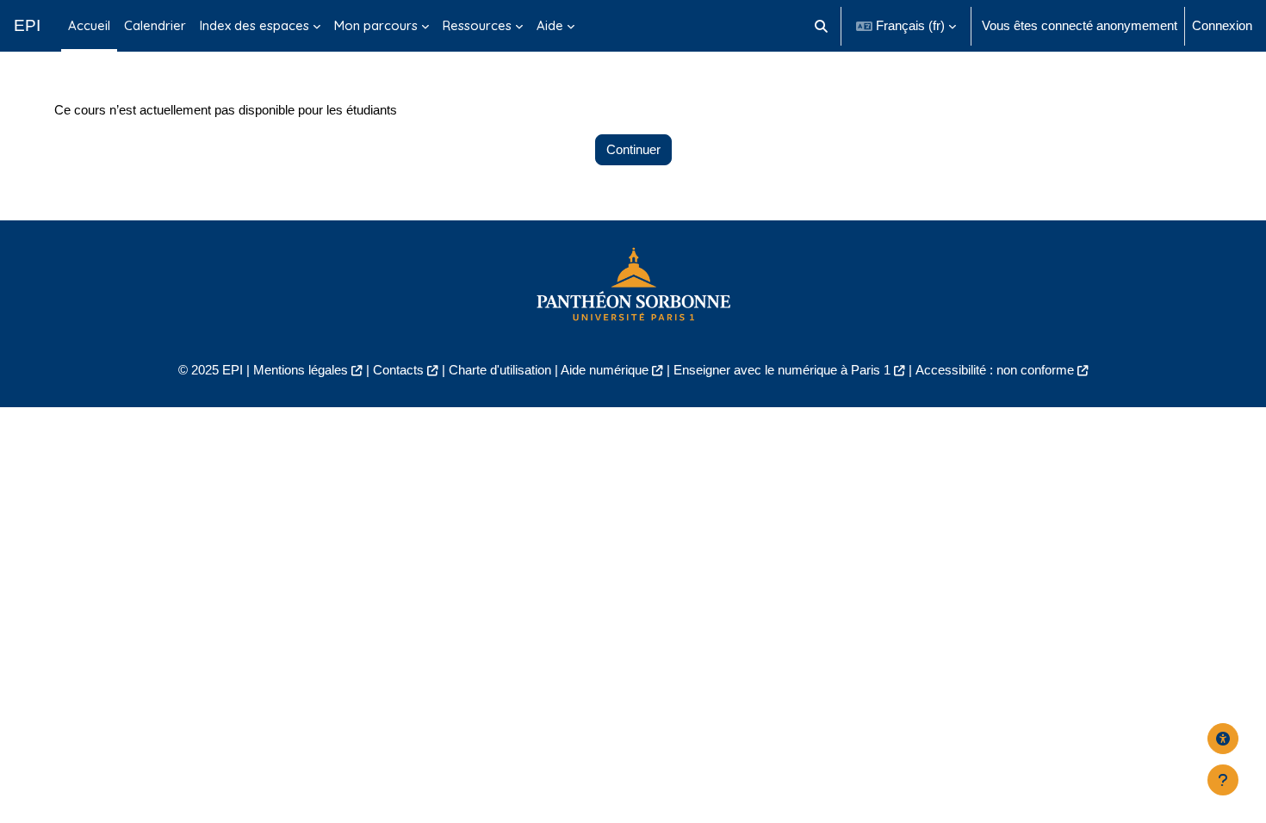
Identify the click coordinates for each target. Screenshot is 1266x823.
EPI (27, 25)
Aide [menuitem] (550, 25)
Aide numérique (605, 369)
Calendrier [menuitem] (155, 25)
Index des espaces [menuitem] (254, 25)
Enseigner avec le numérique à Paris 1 (782, 369)
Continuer (633, 149)
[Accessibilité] (1222, 738)
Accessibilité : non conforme (994, 369)
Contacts (398, 369)
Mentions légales (300, 369)
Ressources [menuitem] (477, 25)
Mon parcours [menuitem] (376, 25)
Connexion (1222, 25)
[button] (822, 26)
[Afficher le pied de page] (1222, 779)
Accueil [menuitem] (89, 25)
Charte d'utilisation (500, 369)
